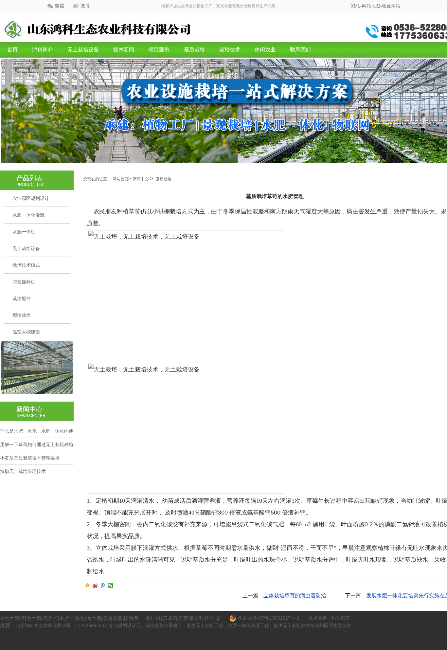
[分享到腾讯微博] (103, 585)
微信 (59, 5)
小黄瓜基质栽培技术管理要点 (30, 457)
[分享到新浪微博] (95, 585)
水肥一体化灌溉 (28, 215)
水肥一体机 (23, 231)
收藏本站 (391, 6)
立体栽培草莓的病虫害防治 (294, 595)
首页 (12, 49)
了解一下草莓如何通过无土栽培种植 (36, 444)
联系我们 (300, 49)
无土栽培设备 (83, 49)
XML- (356, 6)
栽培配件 (21, 298)
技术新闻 (123, 49)
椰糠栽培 (21, 315)
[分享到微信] (110, 585)
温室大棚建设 (26, 331)
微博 (85, 5)
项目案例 (159, 49)
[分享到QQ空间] (88, 585)
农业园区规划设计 (30, 198)
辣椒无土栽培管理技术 (23, 471)
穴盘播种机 (23, 281)
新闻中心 (141, 179)
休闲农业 (265, 49)
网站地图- (372, 6)
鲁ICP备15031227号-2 (276, 618)
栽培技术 (229, 49)
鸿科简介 (42, 49)
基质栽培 (194, 49)
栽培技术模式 (26, 265)
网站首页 (120, 179)
